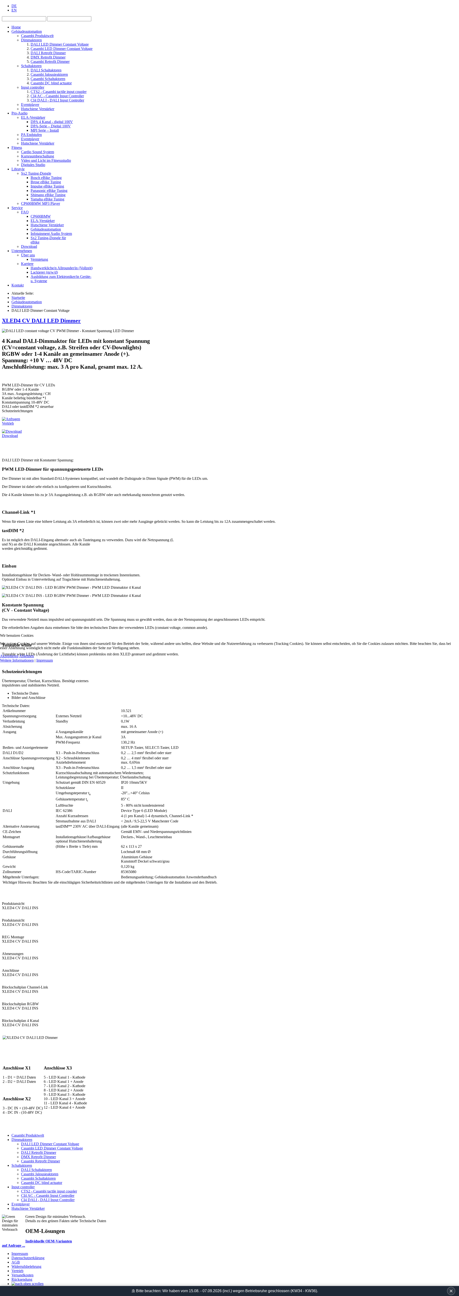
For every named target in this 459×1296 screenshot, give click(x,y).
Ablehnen (26, 656)
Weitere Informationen (17, 660)
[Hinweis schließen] (451, 1291)
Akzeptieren (9, 656)
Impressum (44, 660)
